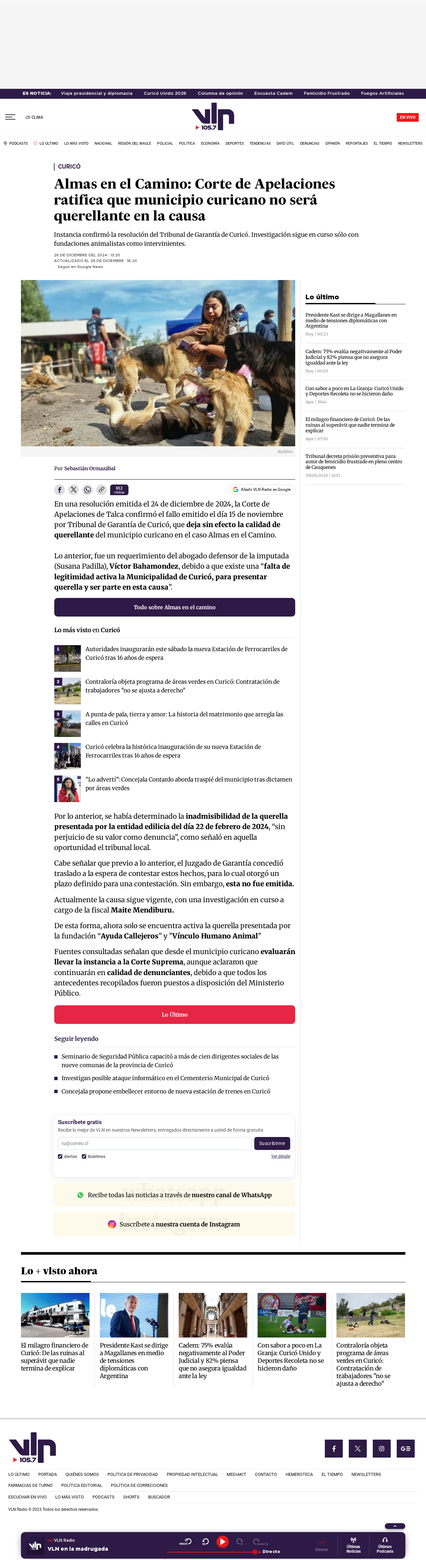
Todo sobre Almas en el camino (175, 607)
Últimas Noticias (353, 1549)
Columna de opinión (220, 93)
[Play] (223, 1542)
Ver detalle (280, 1156)
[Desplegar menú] (10, 117)
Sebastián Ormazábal (89, 468)
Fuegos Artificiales (382, 93)
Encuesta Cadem (273, 93)
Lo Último (175, 1014)
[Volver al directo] (261, 1541)
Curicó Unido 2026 (165, 93)
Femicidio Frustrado (327, 93)
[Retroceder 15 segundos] (205, 1541)
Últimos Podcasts (385, 1549)
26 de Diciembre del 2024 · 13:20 (87, 255)
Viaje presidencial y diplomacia (96, 93)
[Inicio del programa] (185, 1541)
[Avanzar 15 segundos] (240, 1541)
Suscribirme (272, 1143)
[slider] (211, 1552)
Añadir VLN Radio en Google (266, 489)
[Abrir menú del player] (395, 1526)
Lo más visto (72, 630)
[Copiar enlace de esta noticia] (101, 490)
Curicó (69, 167)
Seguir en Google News (80, 267)
